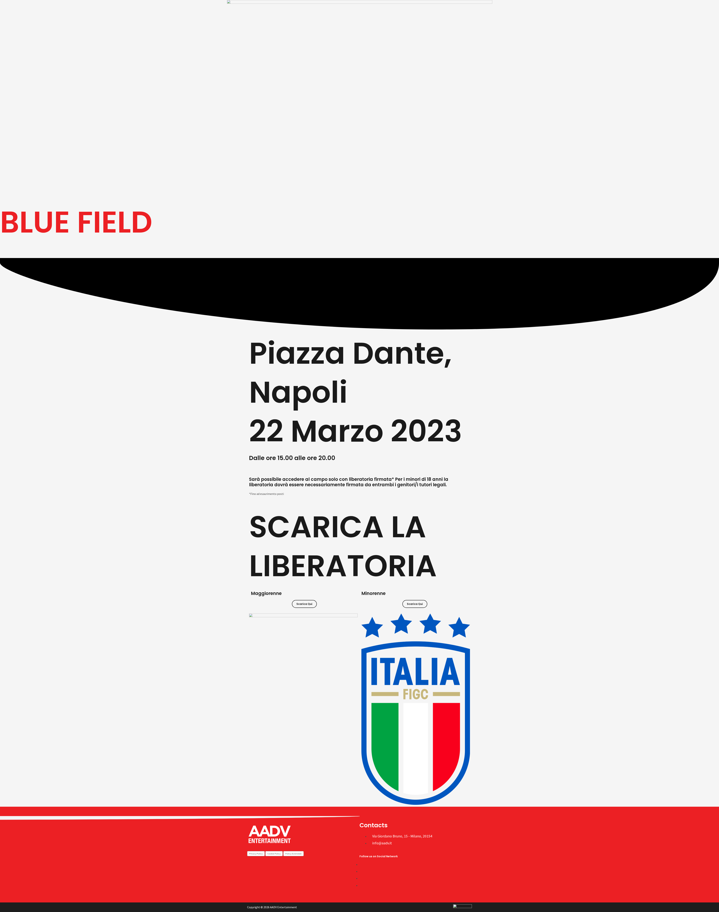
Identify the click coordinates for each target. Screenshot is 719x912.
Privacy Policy (256, 853)
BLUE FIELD (76, 222)
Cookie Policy (274, 853)
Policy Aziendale (293, 853)
